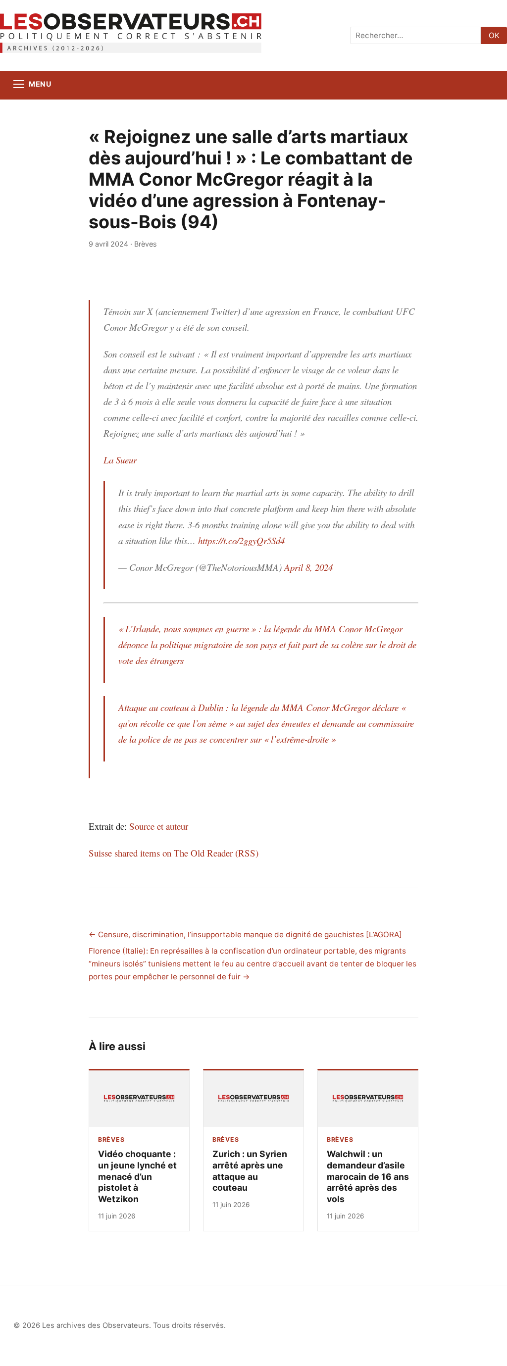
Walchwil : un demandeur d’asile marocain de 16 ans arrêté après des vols (368, 1177)
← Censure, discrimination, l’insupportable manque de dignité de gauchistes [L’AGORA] (245, 934)
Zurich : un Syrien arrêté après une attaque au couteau (249, 1171)
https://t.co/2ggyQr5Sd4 (241, 540)
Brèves (145, 244)
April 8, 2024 (308, 567)
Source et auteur (158, 826)
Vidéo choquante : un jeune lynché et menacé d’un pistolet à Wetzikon (137, 1177)
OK (494, 35)
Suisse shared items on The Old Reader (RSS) (173, 853)
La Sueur (120, 460)
